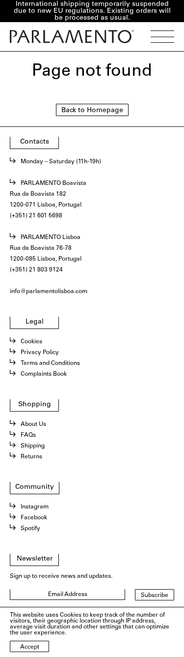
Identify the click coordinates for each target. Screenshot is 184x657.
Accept (29, 647)
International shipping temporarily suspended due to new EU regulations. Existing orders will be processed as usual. (92, 11)
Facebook (34, 518)
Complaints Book (44, 374)
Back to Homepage (92, 110)
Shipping (33, 446)
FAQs (28, 435)
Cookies (31, 342)
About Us (33, 424)
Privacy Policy (40, 353)
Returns (31, 457)
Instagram (35, 507)
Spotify (30, 529)
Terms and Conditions (50, 363)
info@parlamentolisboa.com (48, 292)
